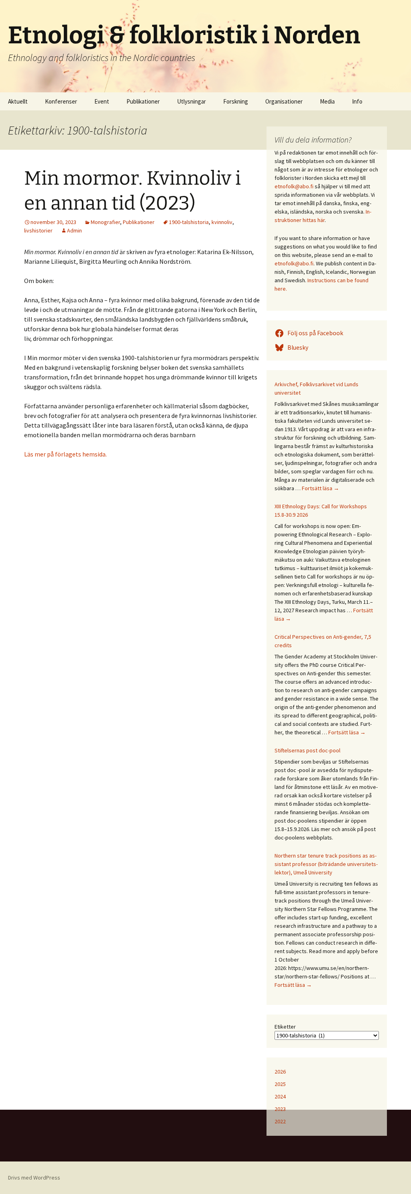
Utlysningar (191, 101)
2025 (280, 1084)
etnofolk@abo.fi (294, 186)
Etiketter (285, 1026)
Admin (74, 230)
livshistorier (38, 230)
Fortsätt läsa (320, 488)
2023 (280, 1108)
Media (327, 101)
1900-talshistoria (189, 222)
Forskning (235, 101)
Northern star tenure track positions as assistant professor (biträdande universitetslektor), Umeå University (326, 864)
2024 (280, 1096)
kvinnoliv (222, 222)
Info (357, 101)
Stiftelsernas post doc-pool (307, 750)
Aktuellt (18, 101)
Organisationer (284, 101)
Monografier (105, 222)
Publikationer (143, 101)
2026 (280, 1071)
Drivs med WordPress (34, 1177)
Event (101, 101)
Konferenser (61, 101)
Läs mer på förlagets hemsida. (65, 454)
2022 (280, 1121)
